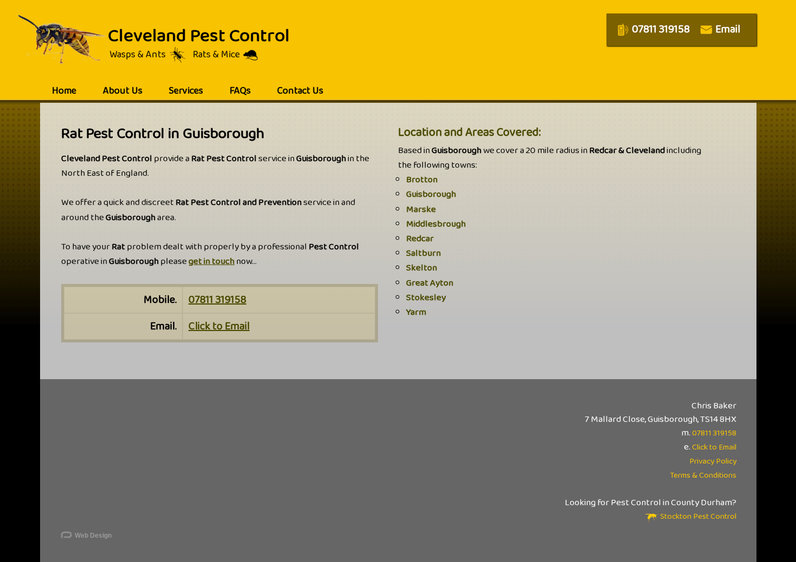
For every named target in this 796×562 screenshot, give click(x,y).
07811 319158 (217, 299)
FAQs (240, 90)
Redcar (420, 239)
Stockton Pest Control (697, 516)
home (64, 90)
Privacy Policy (712, 461)
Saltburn (423, 253)
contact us (300, 90)
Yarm (416, 312)
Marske (421, 209)
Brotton (422, 180)
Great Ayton (429, 283)
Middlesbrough (436, 224)
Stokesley (426, 297)
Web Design (92, 535)
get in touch (211, 261)
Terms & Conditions (703, 475)
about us (122, 90)
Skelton (421, 268)
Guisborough (431, 194)
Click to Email (219, 326)
